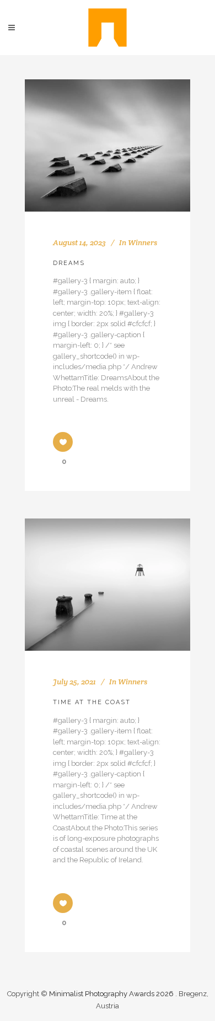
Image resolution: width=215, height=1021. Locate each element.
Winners (142, 242)
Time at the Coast (92, 702)
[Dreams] (107, 145)
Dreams (69, 263)
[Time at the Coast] (107, 584)
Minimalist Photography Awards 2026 (112, 994)
